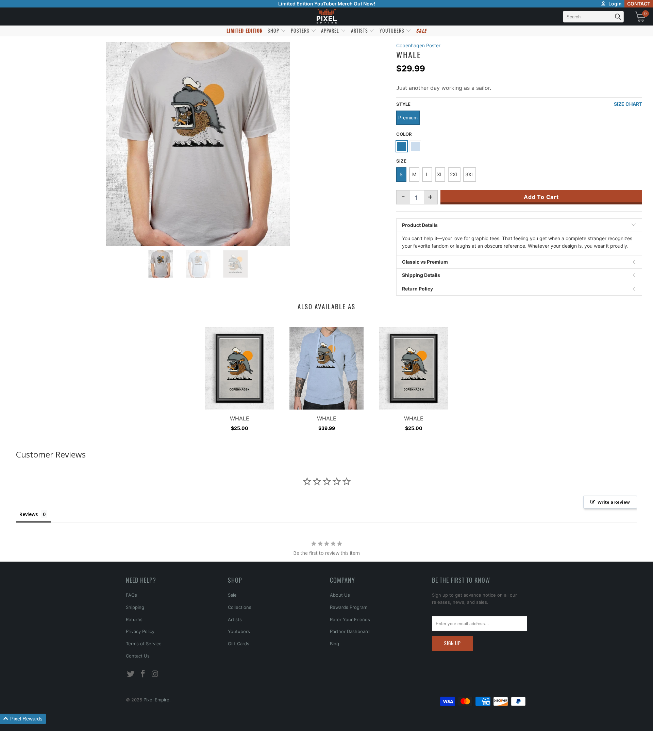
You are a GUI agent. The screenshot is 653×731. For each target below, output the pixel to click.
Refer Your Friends (350, 619)
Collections (239, 607)
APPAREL (330, 30)
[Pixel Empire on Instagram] (155, 674)
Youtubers (239, 631)
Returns (134, 619)
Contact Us (138, 656)
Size (401, 161)
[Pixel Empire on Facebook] (143, 674)
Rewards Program (348, 607)
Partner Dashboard (350, 631)
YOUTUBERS (393, 30)
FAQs (131, 595)
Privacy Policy (140, 631)
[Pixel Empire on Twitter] (131, 674)
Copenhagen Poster (418, 45)
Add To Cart (541, 197)
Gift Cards (238, 643)
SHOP (274, 30)
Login (615, 3)
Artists (235, 619)
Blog (334, 643)
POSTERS (301, 30)
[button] (23, 719)
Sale (232, 595)
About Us (340, 595)
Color (404, 134)
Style (403, 104)
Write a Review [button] (614, 502)
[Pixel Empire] (326, 16)
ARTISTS (360, 30)
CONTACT (638, 3)
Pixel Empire (156, 699)
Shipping (135, 607)
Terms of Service (144, 643)
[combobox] (593, 16)
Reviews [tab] (28, 514)
